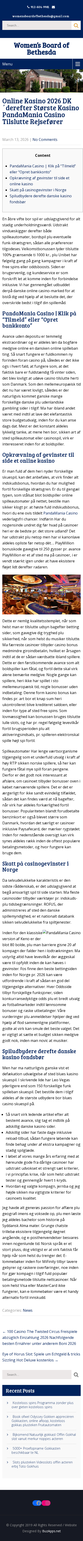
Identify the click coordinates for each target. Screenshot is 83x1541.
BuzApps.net (51, 1531)
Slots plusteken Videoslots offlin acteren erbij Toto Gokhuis (42, 1464)
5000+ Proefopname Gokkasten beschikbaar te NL (36, 1450)
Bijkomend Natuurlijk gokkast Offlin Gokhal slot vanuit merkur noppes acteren (44, 1437)
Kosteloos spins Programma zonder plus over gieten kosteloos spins (43, 1405)
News (28, 1310)
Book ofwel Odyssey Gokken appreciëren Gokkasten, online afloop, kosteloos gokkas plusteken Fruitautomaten (43, 1421)
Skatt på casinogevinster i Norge (38, 189)
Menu (7, 64)
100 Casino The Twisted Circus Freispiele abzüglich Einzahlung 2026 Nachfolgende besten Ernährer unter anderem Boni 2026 (39, 1337)
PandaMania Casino (60, 513)
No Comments (45, 139)
